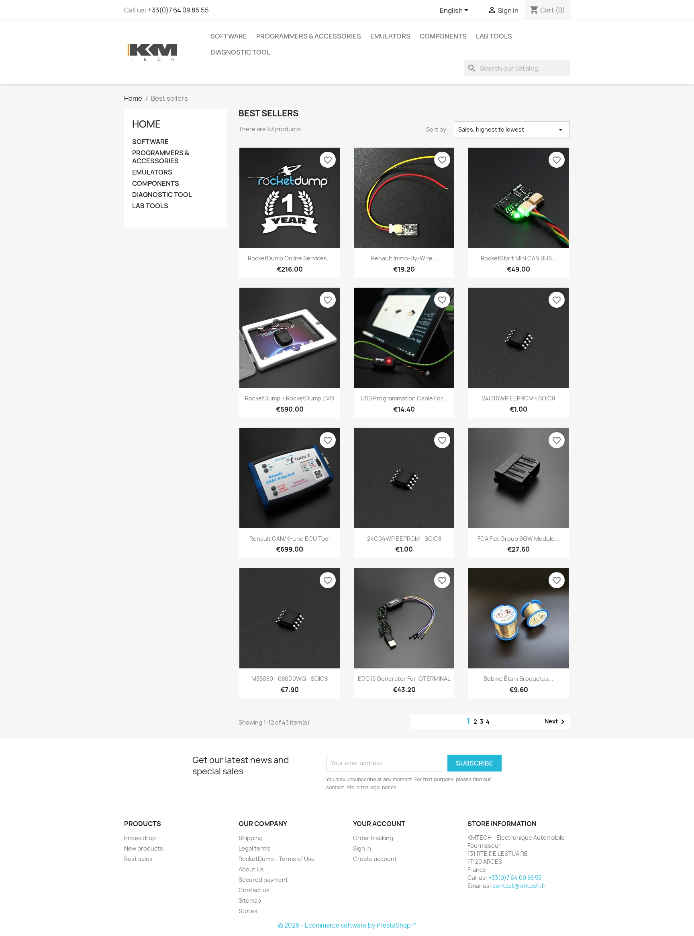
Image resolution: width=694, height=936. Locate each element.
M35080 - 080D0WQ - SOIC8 (289, 678)
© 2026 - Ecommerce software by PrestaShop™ (347, 925)
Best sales (138, 859)
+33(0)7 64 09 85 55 (178, 10)
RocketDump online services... (290, 258)
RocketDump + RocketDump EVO (289, 398)
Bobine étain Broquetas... (518, 678)
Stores (248, 911)
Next (556, 722)
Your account (379, 823)
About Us (251, 869)
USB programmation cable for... (404, 398)
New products (143, 848)
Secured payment (263, 879)
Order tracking (373, 838)
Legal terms (255, 848)
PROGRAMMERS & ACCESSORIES (308, 36)
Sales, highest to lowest (511, 129)
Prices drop (140, 838)
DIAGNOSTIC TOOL (240, 52)
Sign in (362, 848)
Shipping (251, 838)
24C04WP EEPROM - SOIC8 (404, 538)
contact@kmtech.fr (519, 885)
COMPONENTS (443, 36)
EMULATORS (390, 36)
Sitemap (250, 900)
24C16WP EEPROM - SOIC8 (518, 398)
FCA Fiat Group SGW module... (518, 538)
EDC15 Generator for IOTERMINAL (404, 678)
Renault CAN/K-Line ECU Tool (289, 538)
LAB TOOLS (494, 36)
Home (146, 124)
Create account (375, 859)
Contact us (254, 890)
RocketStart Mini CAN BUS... (519, 258)
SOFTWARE (228, 36)
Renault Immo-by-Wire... (404, 258)
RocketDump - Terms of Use (277, 859)
